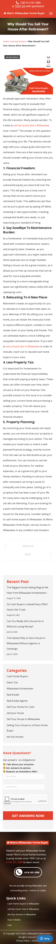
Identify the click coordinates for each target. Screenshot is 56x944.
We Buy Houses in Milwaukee (21, 914)
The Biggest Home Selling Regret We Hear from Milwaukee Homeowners (27, 590)
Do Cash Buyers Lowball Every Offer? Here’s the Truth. (27, 607)
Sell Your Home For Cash (20, 707)
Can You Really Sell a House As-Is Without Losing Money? (25, 623)
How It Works (14, 920)
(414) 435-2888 (14, 862)
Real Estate (13, 694)
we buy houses (18, 41)
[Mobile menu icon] (51, 13)
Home (6, 41)
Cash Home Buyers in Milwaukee (23, 904)
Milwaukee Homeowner (20, 688)
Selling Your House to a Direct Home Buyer (27, 728)
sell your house (15, 713)
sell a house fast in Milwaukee (23, 346)
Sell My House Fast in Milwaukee (23, 909)
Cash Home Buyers (17, 676)
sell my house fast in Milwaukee (31, 125)
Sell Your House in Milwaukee (23, 719)
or (28, 6)
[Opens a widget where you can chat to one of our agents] (45, 939)
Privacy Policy (22, 940)
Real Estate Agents (17, 700)
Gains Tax (12, 682)
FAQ (9, 925)
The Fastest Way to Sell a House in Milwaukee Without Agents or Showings (26, 643)
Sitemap (36, 940)
